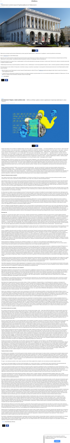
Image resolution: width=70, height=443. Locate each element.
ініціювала (41, 70)
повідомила (5, 55)
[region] (35, 89)
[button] (33, 50)
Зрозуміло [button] (57, 441)
